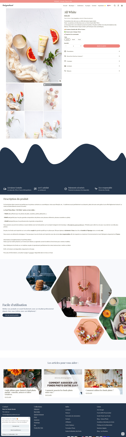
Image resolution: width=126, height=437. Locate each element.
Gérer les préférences (16, 430)
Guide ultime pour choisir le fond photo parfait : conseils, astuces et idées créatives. (20, 392)
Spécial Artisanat (39, 414)
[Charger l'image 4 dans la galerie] (15, 125)
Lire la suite (8, 397)
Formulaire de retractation (72, 416)
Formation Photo (70, 428)
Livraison (68, 410)
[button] (114, 5)
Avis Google (100, 410)
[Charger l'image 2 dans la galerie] (34, 97)
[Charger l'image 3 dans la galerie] (52, 96)
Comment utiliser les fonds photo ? (100, 390)
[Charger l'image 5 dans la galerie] (34, 125)
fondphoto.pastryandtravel (77, 225)
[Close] (29, 418)
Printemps (37, 422)
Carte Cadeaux (69, 425)
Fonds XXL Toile (38, 428)
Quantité (66, 43)
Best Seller (37, 412)
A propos (31, 252)
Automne (36, 420)
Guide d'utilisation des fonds (73, 431)
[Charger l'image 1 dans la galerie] (15, 97)
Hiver (35, 417)
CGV (16, 434)
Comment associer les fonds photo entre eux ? (59, 391)
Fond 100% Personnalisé (104, 413)
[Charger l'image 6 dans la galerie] (52, 125)
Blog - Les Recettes (102, 431)
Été (35, 425)
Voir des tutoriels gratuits (12, 315)
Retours (67, 413)
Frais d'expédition (75, 18)
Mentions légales (101, 428)
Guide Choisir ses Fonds (103, 416)
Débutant (36, 409)
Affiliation (68, 422)
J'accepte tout (15, 426)
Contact (67, 419)
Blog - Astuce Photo (102, 419)
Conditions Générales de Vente (105, 422)
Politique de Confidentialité (8, 434)
